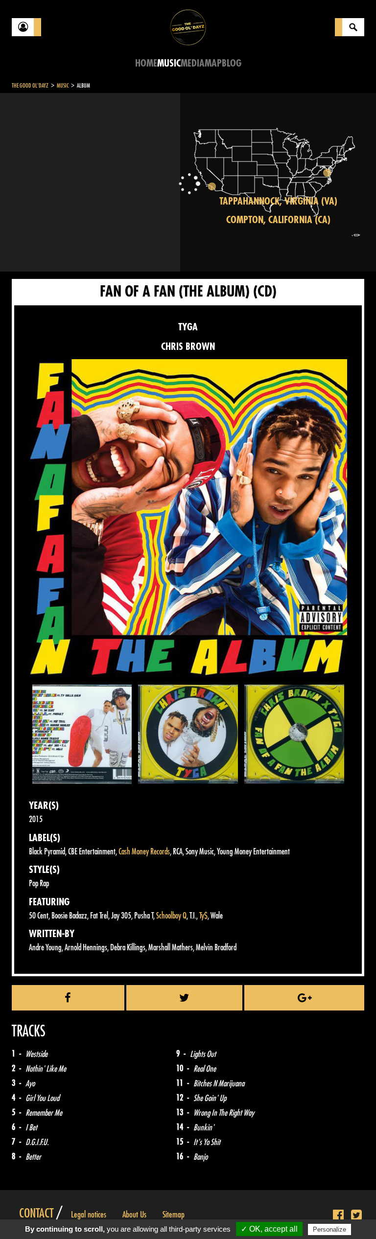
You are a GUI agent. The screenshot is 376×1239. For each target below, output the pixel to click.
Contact (36, 1213)
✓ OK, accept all (269, 1229)
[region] (278, 182)
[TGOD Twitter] (356, 1215)
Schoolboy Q (171, 916)
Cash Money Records (144, 852)
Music (169, 63)
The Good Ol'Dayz (30, 86)
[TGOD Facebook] (338, 1215)
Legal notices (88, 1214)
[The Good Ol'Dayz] (188, 27)
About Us (134, 1214)
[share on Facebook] (68, 997)
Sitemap (174, 1214)
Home (146, 63)
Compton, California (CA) (278, 220)
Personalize (329, 1229)
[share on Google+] (304, 997)
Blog (231, 63)
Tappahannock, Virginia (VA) (278, 201)
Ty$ (203, 916)
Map (213, 63)
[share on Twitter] (184, 997)
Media (193, 63)
